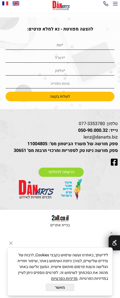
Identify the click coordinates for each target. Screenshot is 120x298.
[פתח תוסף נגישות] (114, 242)
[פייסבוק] (5, 3)
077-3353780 (92, 123)
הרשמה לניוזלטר (61, 172)
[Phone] (106, 5)
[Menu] (115, 5)
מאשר (60, 287)
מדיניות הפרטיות (64, 278)
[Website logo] (61, 5)
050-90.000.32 (93, 130)
